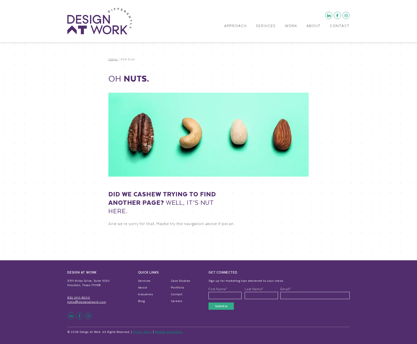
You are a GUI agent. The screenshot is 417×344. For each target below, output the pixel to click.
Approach (235, 26)
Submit (220, 305)
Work (291, 26)
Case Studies (180, 280)
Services (266, 26)
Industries (145, 294)
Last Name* (254, 289)
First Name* (218, 289)
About (313, 26)
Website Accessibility (169, 332)
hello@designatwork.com (86, 301)
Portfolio (177, 287)
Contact (340, 26)
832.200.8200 (78, 297)
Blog (141, 300)
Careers (176, 300)
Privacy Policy (142, 332)
